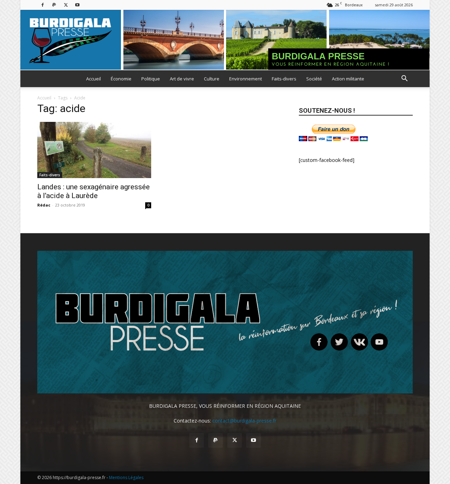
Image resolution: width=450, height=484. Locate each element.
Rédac (43, 205)
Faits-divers (284, 79)
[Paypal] (54, 4)
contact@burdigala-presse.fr (244, 420)
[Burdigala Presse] (225, 40)
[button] (404, 79)
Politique (150, 79)
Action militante (348, 79)
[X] (65, 4)
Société (314, 79)
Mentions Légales (126, 477)
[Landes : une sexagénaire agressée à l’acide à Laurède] (94, 150)
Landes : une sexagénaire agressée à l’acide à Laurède (93, 191)
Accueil (93, 79)
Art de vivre (182, 79)
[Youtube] (77, 4)
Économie (121, 79)
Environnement (245, 79)
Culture (211, 79)
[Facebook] (42, 4)
